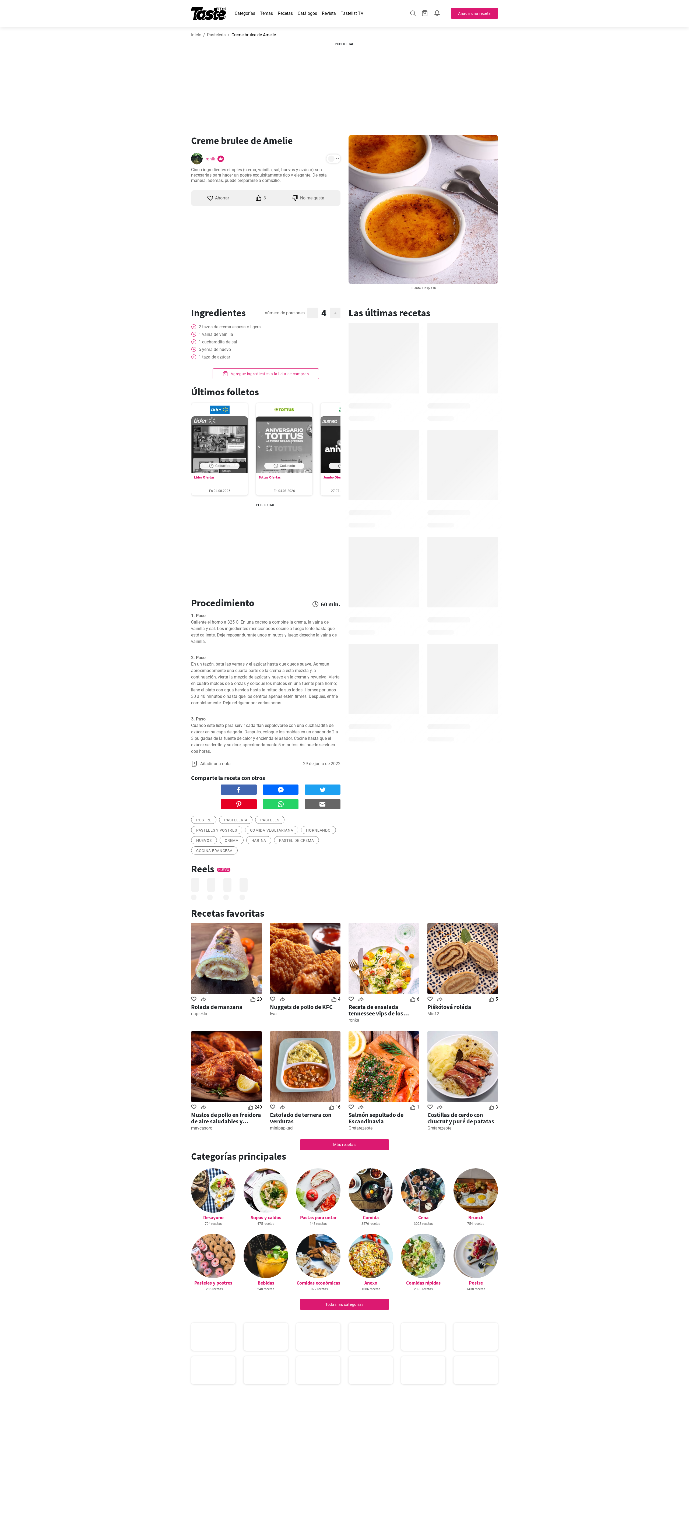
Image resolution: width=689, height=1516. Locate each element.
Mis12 (433, 1013)
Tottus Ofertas (270, 477)
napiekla (199, 1013)
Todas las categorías (344, 1304)
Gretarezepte (360, 1128)
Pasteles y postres (213, 1283)
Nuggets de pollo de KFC (301, 1007)
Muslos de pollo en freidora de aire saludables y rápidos (226, 1118)
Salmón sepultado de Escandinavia (376, 1118)
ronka (354, 1020)
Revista (329, 13)
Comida (371, 1217)
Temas (266, 13)
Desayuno (213, 1217)
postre (203, 820)
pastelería (235, 820)
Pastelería (216, 34)
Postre (476, 1283)
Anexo (370, 1283)
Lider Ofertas (204, 477)
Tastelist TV (352, 13)
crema (231, 840)
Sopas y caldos (266, 1217)
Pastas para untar (318, 1217)
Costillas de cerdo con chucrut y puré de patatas (460, 1118)
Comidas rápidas (423, 1283)
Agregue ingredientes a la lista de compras (269, 374)
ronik (210, 158)
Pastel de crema (296, 840)
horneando (318, 830)
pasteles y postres (216, 830)
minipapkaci (281, 1128)
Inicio (196, 34)
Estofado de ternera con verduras (301, 1118)
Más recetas (344, 1144)
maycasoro (201, 1128)
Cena (423, 1217)
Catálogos (307, 13)
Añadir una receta (474, 13)
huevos (204, 840)
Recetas (285, 13)
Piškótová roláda (449, 1007)
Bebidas (266, 1283)
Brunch (475, 1217)
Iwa (273, 1013)
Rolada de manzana (216, 1007)
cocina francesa (214, 851)
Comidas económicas (318, 1283)
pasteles (269, 820)
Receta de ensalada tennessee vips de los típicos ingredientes (376, 1010)
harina (258, 840)
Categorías (245, 13)
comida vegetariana (271, 830)
